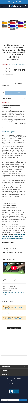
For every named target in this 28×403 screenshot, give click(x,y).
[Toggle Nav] (2, 6)
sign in (14, 307)
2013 (22, 293)
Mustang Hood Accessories (14, 238)
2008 (7, 293)
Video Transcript (10, 280)
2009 (10, 293)
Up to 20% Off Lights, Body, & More (14, 2)
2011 (16, 293)
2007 (4, 293)
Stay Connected (6, 366)
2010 (13, 293)
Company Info (5, 374)
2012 (19, 293)
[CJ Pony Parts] (13, 6)
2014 (4, 294)
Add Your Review (20, 64)
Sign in (9, 318)
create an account (17, 318)
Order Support (5, 370)
